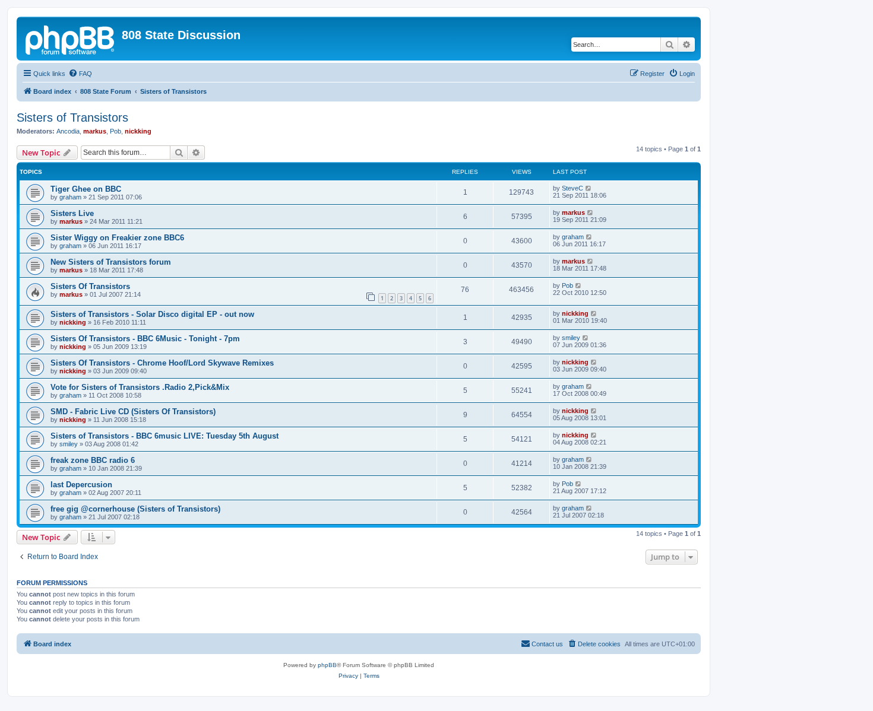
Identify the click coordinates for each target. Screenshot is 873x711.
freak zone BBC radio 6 (92, 460)
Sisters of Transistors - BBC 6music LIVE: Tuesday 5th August (164, 435)
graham (70, 197)
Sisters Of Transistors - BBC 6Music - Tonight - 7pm (145, 338)
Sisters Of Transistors (90, 286)
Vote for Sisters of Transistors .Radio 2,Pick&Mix (139, 387)
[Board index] (71, 39)
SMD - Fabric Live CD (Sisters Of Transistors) (133, 411)
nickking (138, 131)
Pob (115, 131)
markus (94, 131)
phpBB (327, 665)
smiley (571, 337)
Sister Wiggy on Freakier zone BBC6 (117, 237)
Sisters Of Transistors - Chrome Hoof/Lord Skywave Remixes (162, 362)
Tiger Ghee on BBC (85, 189)
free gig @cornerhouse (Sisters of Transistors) (135, 508)
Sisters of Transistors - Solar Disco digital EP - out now (152, 314)
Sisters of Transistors (72, 117)
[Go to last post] (589, 188)
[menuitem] (80, 73)
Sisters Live (72, 213)
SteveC (572, 188)
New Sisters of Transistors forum (110, 262)
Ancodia (68, 131)
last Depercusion (81, 484)
